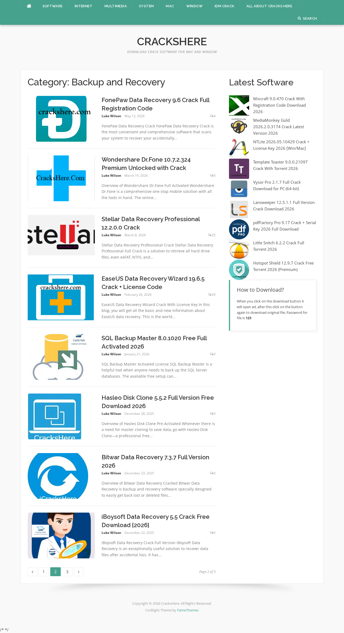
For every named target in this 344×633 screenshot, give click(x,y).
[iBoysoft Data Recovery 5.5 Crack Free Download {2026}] (61, 535)
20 (214, 294)
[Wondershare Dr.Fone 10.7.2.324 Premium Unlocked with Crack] (61, 177)
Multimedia (116, 6)
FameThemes (188, 610)
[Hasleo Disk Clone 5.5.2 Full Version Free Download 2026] (54, 416)
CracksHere (172, 41)
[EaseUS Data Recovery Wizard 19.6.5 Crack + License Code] (61, 297)
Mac (170, 6)
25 (214, 235)
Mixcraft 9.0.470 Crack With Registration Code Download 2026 (279, 105)
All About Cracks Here (269, 6)
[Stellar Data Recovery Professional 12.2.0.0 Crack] (61, 234)
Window (194, 6)
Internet (83, 6)
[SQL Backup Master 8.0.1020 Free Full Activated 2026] (58, 356)
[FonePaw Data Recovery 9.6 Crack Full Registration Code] (61, 118)
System (146, 6)
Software (52, 6)
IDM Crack (224, 6)
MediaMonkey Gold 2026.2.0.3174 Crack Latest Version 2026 (278, 126)
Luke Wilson (111, 116)
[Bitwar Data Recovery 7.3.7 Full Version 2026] (58, 475)
